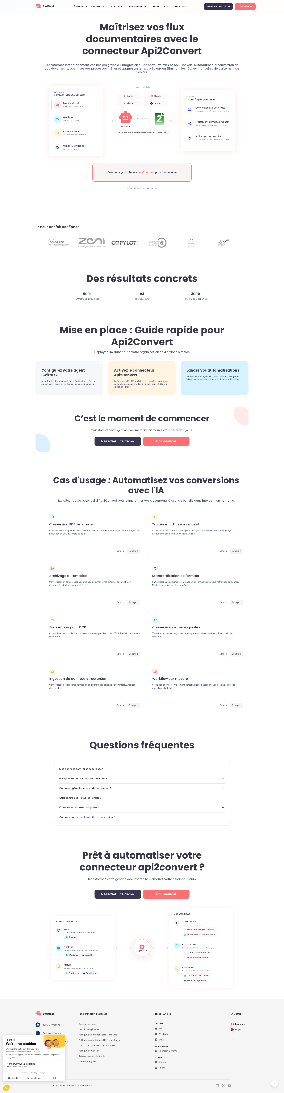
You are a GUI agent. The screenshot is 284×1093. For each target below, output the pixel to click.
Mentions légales (87, 1061)
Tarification (179, 6)
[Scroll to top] (274, 1083)
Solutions (117, 6)
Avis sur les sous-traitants (92, 1056)
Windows (163, 1034)
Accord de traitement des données (97, 1045)
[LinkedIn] (217, 1085)
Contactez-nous (87, 1024)
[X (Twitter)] (223, 1085)
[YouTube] (229, 1085)
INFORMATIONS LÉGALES (93, 1013)
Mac (161, 1028)
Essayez (133, 551)
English (238, 1029)
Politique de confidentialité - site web (98, 1034)
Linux (161, 1039)
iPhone (162, 1067)
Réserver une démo (218, 6)
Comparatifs (158, 6)
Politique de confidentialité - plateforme (100, 1040)
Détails (120, 551)
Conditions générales (90, 1029)
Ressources (136, 6)
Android (162, 1062)
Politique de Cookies (89, 1050)
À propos (79, 6)
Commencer (245, 6)
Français (240, 1024)
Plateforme (97, 6)
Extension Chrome (168, 1050)
